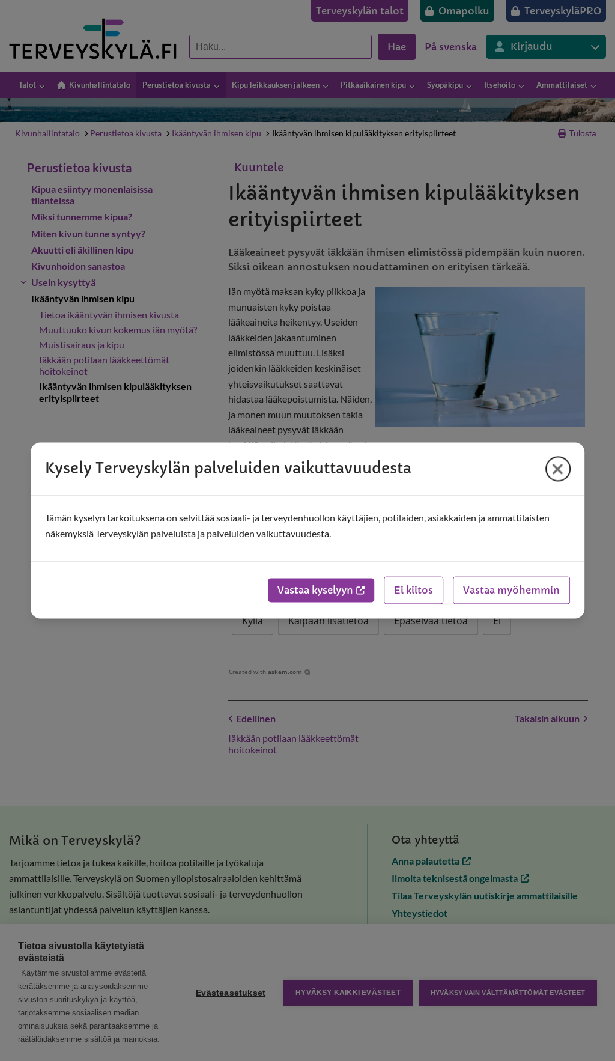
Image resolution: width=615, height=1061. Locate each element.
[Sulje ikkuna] (558, 469)
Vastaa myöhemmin (511, 591)
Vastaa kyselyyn (315, 591)
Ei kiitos (413, 591)
